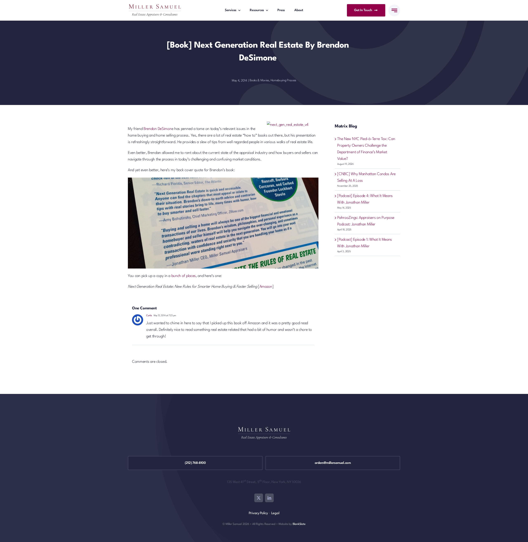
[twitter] (258, 498)
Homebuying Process (283, 80)
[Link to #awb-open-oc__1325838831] (394, 10)
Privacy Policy (258, 513)
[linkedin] (269, 498)
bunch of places (183, 276)
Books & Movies (259, 80)
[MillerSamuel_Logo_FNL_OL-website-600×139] (155, 6)
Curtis (149, 316)
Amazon (265, 287)
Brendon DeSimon (158, 129)
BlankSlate (299, 524)
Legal (275, 513)
